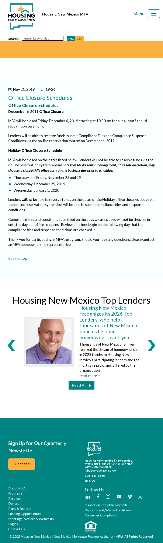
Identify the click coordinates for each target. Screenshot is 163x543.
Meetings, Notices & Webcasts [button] (31, 519)
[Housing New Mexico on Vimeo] (129, 497)
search (13, 38)
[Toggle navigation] (154, 13)
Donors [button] (13, 503)
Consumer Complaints (101, 515)
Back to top (17, 258)
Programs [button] (15, 493)
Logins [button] (13, 524)
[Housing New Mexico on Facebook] (98, 496)
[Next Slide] (151, 345)
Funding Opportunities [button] (24, 514)
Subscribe (22, 464)
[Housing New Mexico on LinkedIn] (88, 497)
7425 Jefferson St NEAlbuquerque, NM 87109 (100, 468)
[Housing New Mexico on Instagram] (107, 496)
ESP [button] (79, 38)
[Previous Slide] (11, 345)
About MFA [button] (17, 488)
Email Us (90, 480)
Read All (79, 385)
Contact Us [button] (16, 529)
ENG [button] (71, 38)
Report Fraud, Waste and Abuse (108, 510)
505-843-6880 (95, 476)
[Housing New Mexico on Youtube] (119, 497)
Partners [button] (14, 498)
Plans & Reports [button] (19, 508)
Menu (138, 13)
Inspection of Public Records (106, 505)
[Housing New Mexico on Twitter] (140, 497)
